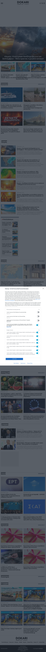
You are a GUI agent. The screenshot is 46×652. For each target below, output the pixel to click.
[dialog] (23, 326)
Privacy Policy (29, 363)
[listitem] (23, 309)
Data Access (23, 363)
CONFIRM (14, 358)
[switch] (37, 312)
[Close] (44, 289)
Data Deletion (16, 363)
